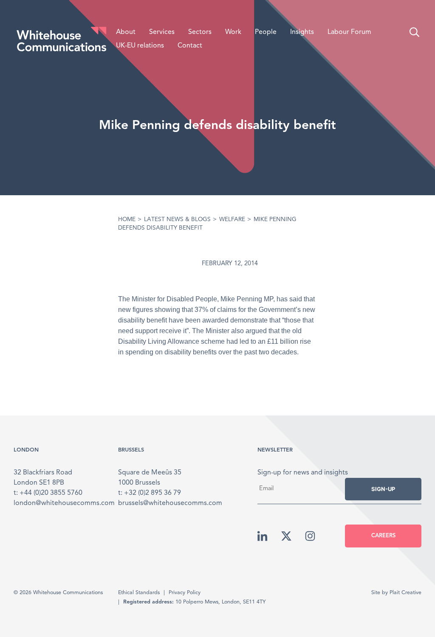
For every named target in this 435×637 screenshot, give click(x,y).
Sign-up (383, 488)
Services (162, 32)
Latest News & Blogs (177, 219)
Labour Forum (349, 32)
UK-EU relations (140, 45)
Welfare (232, 219)
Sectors (200, 32)
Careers (383, 536)
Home (127, 219)
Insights (302, 32)
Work (233, 32)
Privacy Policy (185, 592)
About (126, 32)
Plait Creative (405, 592)
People (266, 32)
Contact (190, 45)
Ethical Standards (139, 592)
